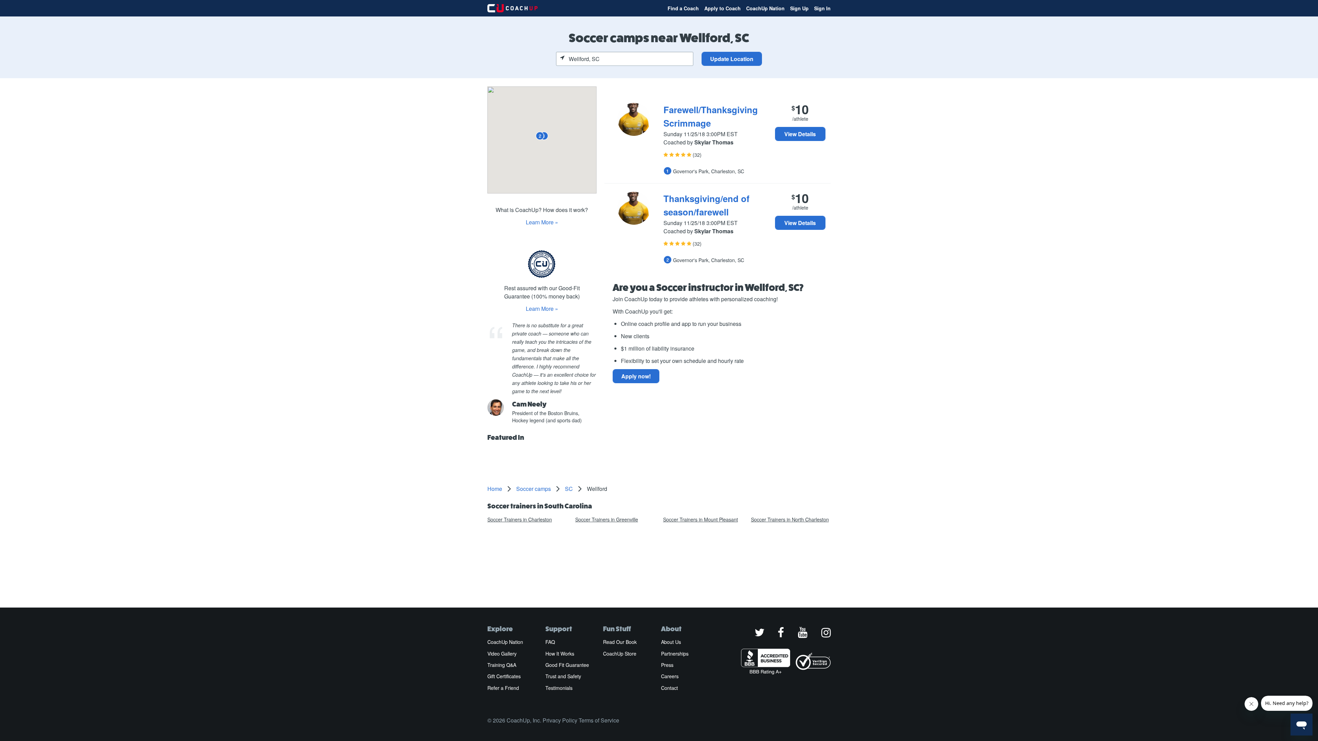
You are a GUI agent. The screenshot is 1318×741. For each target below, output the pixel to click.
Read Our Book (620, 641)
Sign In (822, 8)
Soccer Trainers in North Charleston (790, 519)
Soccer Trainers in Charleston (519, 519)
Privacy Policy (560, 720)
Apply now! (636, 376)
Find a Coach (683, 8)
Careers (670, 676)
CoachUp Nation (765, 8)
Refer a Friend (503, 687)
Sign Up (799, 8)
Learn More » (542, 222)
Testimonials (559, 687)
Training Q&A (501, 664)
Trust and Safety (563, 676)
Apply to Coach (722, 8)
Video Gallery (502, 653)
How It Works (559, 653)
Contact (669, 687)
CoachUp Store (619, 653)
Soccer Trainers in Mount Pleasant (700, 519)
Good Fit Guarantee (567, 664)
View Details (800, 134)
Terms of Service (599, 720)
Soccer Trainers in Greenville (606, 519)
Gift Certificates (504, 676)
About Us (671, 641)
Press (667, 664)
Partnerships (675, 653)
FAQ (550, 641)
